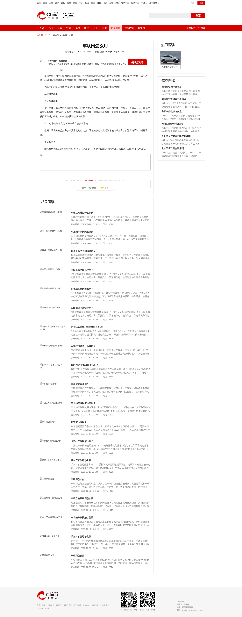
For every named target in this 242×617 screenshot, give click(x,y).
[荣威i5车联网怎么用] (53, 536)
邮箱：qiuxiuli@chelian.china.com (190, 610)
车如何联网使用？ (80, 384)
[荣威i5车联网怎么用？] (53, 460)
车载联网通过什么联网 (82, 213)
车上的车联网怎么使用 (82, 232)
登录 (201, 3)
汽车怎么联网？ (79, 422)
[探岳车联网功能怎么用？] (53, 250)
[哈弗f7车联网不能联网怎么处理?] (53, 326)
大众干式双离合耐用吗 (172, 148)
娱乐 (63, 3)
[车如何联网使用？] (53, 384)
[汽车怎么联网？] (53, 422)
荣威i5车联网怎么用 (81, 536)
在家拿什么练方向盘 (171, 111)
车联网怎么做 (77, 479)
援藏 (87, 3)
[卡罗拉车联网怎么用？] (53, 441)
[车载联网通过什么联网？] (53, 345)
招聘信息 (68, 605)
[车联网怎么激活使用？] (53, 307)
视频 (77, 28)
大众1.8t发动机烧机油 (172, 124)
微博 (106, 188)
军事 (51, 3)
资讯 (45, 3)
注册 (192, 3)
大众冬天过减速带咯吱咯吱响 (176, 136)
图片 (86, 28)
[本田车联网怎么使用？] (53, 269)
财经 (57, 3)
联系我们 (59, 605)
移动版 (201, 28)
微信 (94, 188)
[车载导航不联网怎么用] (53, 498)
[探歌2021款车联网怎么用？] (53, 364)
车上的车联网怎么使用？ (83, 403)
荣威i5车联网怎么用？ (82, 460)
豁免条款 (86, 605)
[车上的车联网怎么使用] (53, 231)
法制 (117, 3)
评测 (68, 28)
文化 (81, 3)
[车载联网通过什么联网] (53, 212)
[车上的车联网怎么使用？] (53, 403)
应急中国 (135, 3)
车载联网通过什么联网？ (83, 346)
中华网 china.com (49, 15)
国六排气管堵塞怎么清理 (173, 99)
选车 (95, 28)
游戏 (75, 3)
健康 (99, 3)
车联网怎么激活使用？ (82, 308)
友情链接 (95, 605)
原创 (50, 28)
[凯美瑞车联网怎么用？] (53, 288)
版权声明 (77, 605)
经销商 (141, 28)
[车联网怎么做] (53, 479)
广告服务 (50, 605)
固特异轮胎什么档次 (171, 87)
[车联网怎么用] (53, 555)
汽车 (69, 3)
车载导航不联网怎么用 (82, 498)
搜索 (198, 15)
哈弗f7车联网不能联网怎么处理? (87, 327)
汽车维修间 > (55, 35)
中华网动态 (104, 605)
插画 (93, 3)
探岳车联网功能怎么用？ (83, 251)
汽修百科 (115, 28)
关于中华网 (41, 605)
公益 (105, 3)
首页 (39, 3)
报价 (104, 28)
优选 (111, 3)
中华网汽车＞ (43, 35)
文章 (59, 28)
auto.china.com (90, 180)
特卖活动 (129, 28)
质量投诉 (191, 28)
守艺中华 (125, 3)
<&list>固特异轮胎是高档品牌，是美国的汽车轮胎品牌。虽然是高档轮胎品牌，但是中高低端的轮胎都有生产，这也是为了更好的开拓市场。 (180, 93)
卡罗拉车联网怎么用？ (82, 441)
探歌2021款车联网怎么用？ (84, 365)
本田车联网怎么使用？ (82, 270)
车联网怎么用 (67, 35)
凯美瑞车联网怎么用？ (82, 289)
